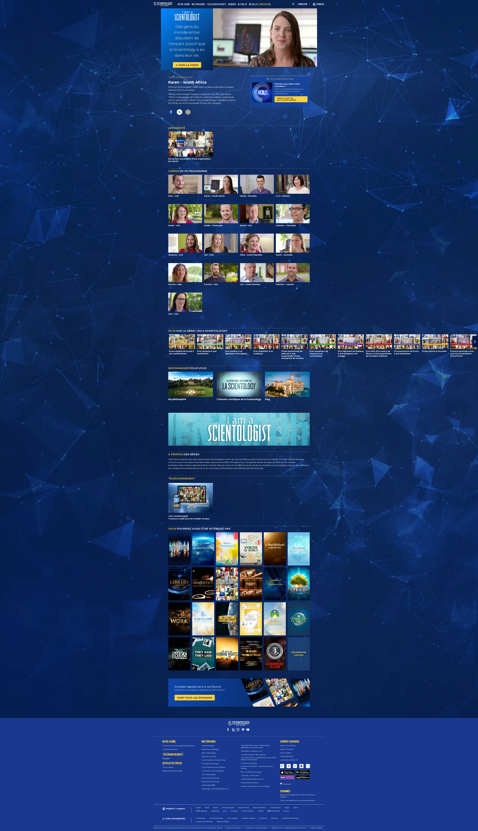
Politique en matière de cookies (256, 828)
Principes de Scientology (210, 764)
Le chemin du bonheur (249, 763)
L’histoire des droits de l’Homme (252, 779)
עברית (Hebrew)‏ (275, 807)
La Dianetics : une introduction (213, 771)
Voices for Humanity (209, 756)
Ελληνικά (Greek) (228, 807)
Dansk (207, 807)
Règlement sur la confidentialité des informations (288, 828)
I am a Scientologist (209, 774)
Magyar (287, 807)
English (198, 807)
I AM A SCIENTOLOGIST (180, 77)
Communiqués (167, 767)
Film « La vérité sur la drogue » (252, 772)
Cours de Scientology (216, 818)
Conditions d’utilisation (233, 828)
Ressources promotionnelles (172, 771)
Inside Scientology (208, 746)
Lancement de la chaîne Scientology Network (178, 746)
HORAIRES (232, 4)
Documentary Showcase (210, 778)
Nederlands (215, 811)
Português (234, 811)
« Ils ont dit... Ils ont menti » (250, 775)
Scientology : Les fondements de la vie (215, 789)
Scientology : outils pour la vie (251, 751)
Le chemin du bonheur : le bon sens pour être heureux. (257, 767)
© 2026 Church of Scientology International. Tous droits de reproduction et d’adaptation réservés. (188, 828)
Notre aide (274, 818)
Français (286, 811)
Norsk (225, 811)
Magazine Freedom (223, 821)
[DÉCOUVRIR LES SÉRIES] (179, 548)
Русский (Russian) (247, 811)
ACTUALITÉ (242, 4)
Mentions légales (316, 828)
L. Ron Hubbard (232, 818)
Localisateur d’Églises (248, 818)
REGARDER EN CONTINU (299, 653)
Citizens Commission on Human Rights (255, 786)
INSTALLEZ (260, 4)
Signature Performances (210, 781)
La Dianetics (263, 818)
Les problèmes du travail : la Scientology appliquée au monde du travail (255, 746)
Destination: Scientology (210, 749)
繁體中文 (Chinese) (274, 811)
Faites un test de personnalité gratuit (286, 99)
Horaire (166, 758)
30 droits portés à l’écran (249, 783)
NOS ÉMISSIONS (198, 4)
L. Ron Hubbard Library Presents (213, 767)
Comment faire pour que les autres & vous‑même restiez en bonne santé (258, 759)
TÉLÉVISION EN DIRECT (216, 4)
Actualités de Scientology (290, 818)
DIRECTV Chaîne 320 (288, 746)
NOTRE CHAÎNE (184, 4)
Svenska (261, 811)
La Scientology (200, 818)
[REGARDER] (299, 548)
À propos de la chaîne (170, 749)
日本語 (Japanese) (201, 811)
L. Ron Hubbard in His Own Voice (213, 760)
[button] (3, 341)
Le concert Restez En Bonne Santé (253, 755)
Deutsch (216, 807)
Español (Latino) (243, 807)
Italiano (296, 807)
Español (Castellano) (259, 807)
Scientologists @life (208, 785)
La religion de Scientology (204, 821)
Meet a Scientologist (209, 753)
